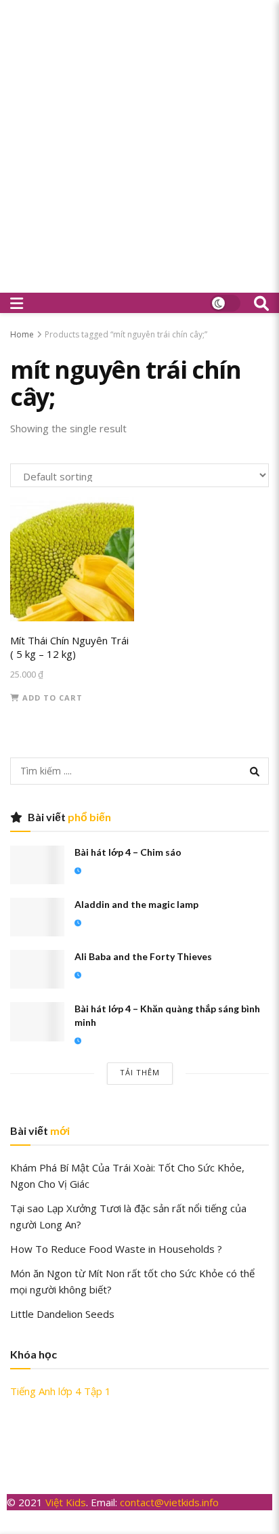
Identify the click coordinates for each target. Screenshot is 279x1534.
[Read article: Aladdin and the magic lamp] (37, 917)
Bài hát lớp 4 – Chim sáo (127, 852)
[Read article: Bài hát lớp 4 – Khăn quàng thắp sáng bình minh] (37, 1021)
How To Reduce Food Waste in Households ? (116, 1249)
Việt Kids (65, 1502)
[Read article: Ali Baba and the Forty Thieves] (37, 969)
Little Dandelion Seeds (62, 1314)
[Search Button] (261, 303)
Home (22, 334)
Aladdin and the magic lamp (136, 904)
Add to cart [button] (52, 697)
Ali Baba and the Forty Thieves (143, 956)
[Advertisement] (139, 146)
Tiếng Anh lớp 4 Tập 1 (60, 1391)
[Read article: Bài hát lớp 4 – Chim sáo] (37, 865)
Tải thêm (140, 1072)
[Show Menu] (16, 303)
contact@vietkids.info (170, 1502)
